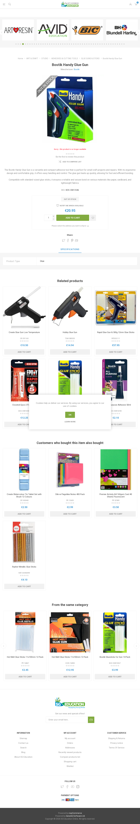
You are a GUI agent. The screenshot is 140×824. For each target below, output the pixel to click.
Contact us (23, 743)
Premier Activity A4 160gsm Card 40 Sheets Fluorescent (116, 495)
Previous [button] (3, 646)
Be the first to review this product (70, 157)
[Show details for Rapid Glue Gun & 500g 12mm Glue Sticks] (115, 307)
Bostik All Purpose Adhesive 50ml (116, 405)
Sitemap (23, 738)
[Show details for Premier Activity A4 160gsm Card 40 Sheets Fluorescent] (115, 469)
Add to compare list (71, 162)
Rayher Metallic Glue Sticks (24, 567)
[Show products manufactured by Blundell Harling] (53, 29)
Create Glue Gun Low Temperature (24, 332)
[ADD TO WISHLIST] (93, 218)
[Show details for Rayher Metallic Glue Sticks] (24, 542)
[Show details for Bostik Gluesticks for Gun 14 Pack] (70, 380)
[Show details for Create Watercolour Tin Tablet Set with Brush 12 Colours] (24, 469)
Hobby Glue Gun (70, 332)
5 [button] (25, 44)
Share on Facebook (67, 240)
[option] (18, 29)
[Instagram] (78, 786)
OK (70, 415)
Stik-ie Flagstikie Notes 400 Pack (70, 494)
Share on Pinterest (72, 240)
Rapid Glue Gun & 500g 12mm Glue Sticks (115, 332)
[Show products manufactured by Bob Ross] (87, 29)
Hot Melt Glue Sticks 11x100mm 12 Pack (25, 657)
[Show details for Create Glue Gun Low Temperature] (24, 307)
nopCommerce (75, 813)
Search (23, 747)
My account (70, 738)
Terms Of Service (116, 747)
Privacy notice (116, 743)
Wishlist (70, 766)
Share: (70, 235)
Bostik (76, 69)
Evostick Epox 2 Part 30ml (24, 405)
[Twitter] (62, 786)
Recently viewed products (70, 752)
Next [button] (136, 646)
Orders (70, 743)
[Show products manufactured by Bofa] (122, 29)
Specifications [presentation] (70, 249)
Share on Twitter (63, 240)
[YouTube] (72, 786)
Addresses (70, 747)
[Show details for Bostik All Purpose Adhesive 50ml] (115, 380)
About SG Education (23, 757)
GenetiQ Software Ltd (75, 816)
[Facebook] (67, 786)
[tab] (70, 249)
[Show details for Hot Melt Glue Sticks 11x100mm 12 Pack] (25, 632)
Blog (23, 752)
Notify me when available (72, 206)
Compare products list (70, 757)
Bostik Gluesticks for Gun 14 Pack (115, 657)
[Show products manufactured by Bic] (18, 29)
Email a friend (76, 240)
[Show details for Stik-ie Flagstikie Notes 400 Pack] (70, 469)
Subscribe (91, 720)
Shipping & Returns (116, 738)
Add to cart (73, 218)
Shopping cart (70, 761)
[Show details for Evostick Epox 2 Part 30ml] (24, 380)
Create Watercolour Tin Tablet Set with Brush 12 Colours (24, 495)
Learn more (70, 422)
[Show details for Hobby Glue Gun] (70, 307)
